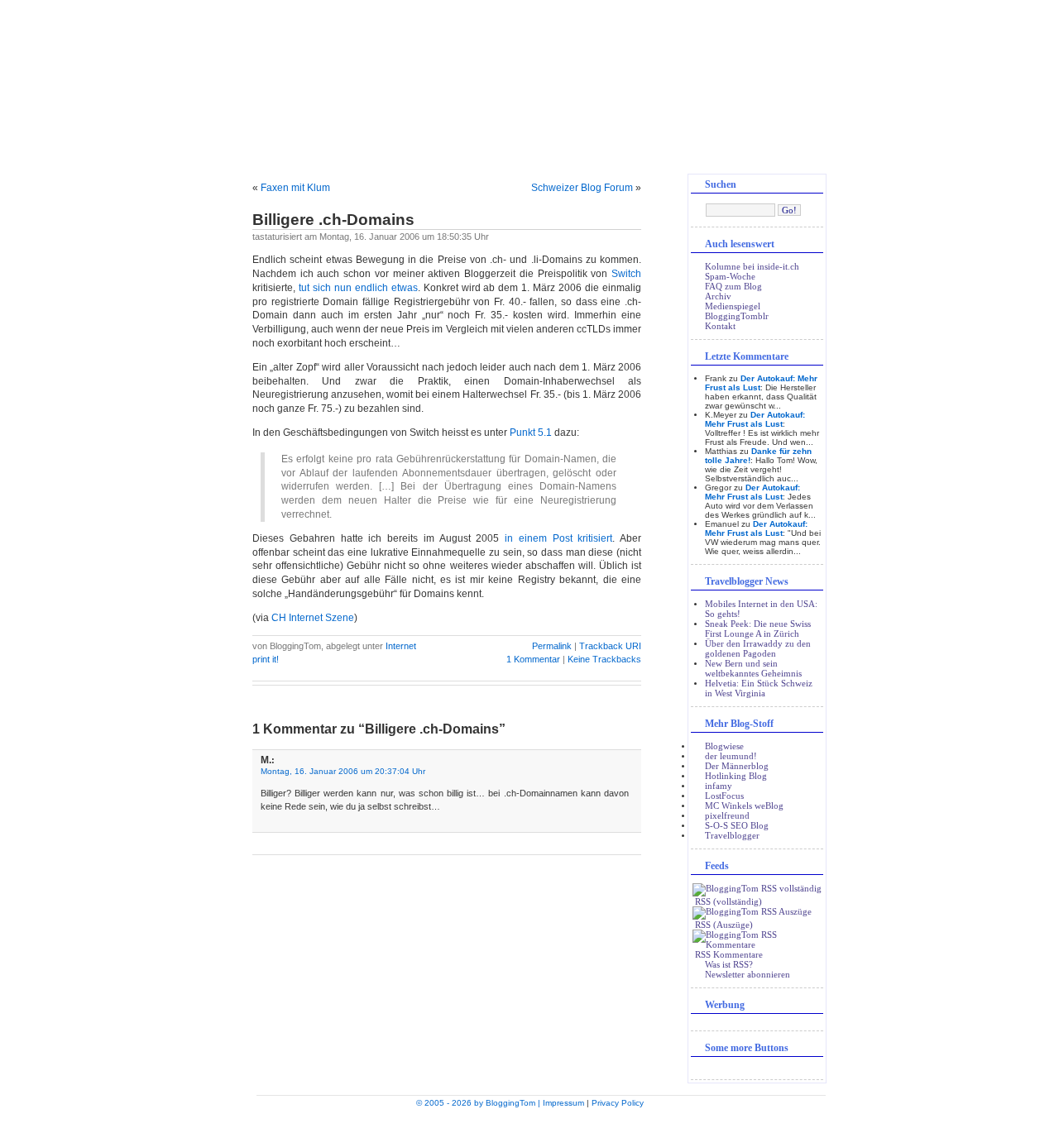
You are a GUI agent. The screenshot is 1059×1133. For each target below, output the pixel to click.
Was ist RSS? (729, 964)
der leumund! (731, 756)
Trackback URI (610, 646)
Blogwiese (724, 746)
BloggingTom (529, 91)
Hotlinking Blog (736, 776)
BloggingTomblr (737, 316)
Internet (401, 646)
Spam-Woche (730, 276)
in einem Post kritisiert (558, 538)
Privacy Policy (618, 1102)
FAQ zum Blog (733, 286)
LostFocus (724, 796)
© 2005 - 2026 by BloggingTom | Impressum (500, 1102)
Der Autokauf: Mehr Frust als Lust (755, 419)
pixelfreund (727, 815)
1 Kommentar (534, 659)
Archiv (718, 296)
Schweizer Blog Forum (582, 188)
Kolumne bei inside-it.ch (752, 266)
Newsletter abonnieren (747, 974)
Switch (626, 274)
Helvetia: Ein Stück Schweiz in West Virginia (758, 688)
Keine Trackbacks (604, 659)
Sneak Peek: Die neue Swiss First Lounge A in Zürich (758, 628)
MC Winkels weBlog (744, 805)
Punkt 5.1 (531, 432)
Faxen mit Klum (295, 188)
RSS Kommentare (727, 954)
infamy (718, 786)
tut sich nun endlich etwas (358, 288)
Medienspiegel (732, 306)
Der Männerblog (737, 766)
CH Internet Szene (312, 618)
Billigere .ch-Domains (333, 219)
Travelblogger (732, 835)
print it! (265, 659)
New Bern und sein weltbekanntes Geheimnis (753, 668)
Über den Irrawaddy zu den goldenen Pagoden (758, 648)
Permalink (552, 646)
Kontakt (720, 326)
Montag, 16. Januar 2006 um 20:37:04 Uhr (343, 771)
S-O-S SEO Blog (737, 825)
